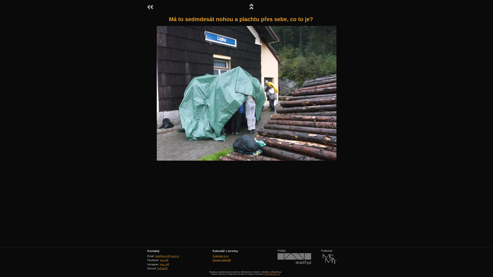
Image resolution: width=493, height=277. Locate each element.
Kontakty (153, 251)
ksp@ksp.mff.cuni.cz (167, 256)
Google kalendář (222, 260)
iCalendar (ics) (221, 256)
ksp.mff (164, 260)
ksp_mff (164, 264)
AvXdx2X (162, 268)
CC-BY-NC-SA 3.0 (272, 274)
